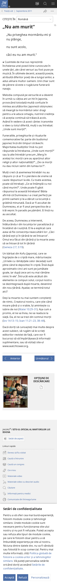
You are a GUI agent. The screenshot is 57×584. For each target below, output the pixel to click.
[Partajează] (45, 11)
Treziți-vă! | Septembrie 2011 (18, 11)
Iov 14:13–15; (11, 320)
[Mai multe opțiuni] (52, 11)
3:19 (20, 247)
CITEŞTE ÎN (9, 19)
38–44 (40, 320)
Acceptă (9, 577)
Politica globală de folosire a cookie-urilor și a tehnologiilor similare (27, 557)
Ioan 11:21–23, (27, 320)
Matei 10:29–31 (28, 309)
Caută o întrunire (13, 459)
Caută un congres (13, 464)
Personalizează (40, 577)
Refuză (23, 577)
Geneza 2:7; (10, 247)
